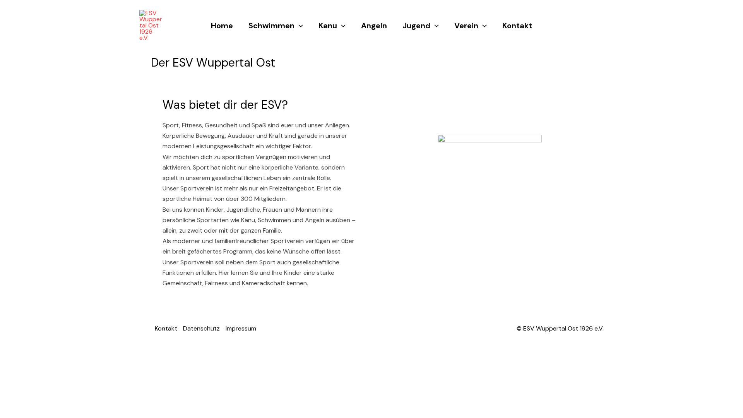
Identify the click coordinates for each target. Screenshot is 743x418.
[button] (298, 25)
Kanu (327, 26)
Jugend (416, 26)
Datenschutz (201, 328)
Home (222, 26)
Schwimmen (271, 26)
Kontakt (517, 26)
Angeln (374, 26)
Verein (466, 26)
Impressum (241, 328)
